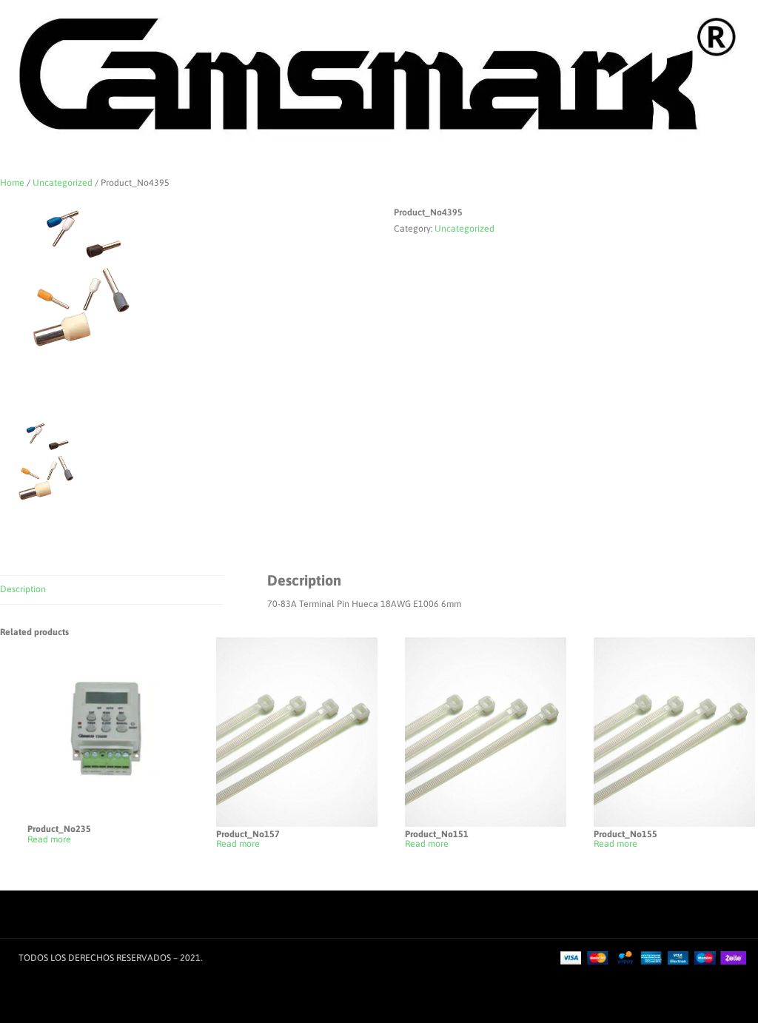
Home (12, 183)
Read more (49, 840)
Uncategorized (63, 183)
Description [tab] (23, 589)
